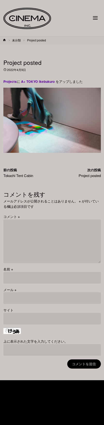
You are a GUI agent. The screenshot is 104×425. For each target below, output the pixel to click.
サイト (8, 310)
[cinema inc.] (27, 18)
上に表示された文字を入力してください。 (35, 341)
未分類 (16, 40)
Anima (50, 412)
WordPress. (68, 412)
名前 (8, 269)
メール (9, 289)
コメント (11, 216)
